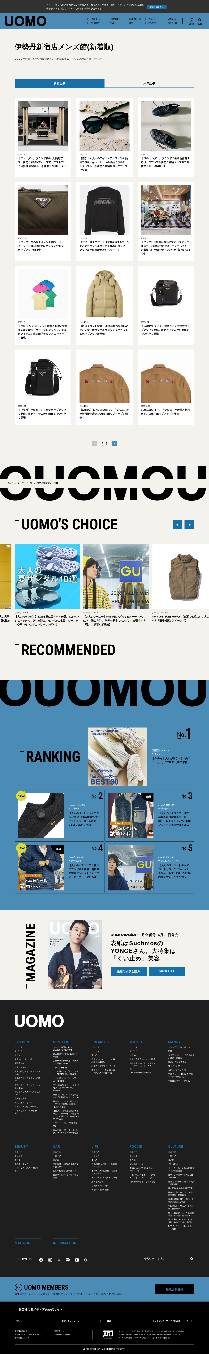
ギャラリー (159, 754)
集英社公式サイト (22, 1331)
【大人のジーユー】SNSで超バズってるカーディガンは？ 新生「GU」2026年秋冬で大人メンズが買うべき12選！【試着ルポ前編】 (92, 620)
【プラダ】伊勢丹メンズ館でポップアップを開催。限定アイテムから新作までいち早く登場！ (42, 413)
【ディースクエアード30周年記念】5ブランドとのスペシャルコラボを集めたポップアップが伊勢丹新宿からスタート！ (104, 246)
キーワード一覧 (24, 483)
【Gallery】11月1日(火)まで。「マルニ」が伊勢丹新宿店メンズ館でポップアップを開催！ (104, 413)
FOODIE (152, 23)
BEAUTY (95, 23)
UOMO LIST (116, 19)
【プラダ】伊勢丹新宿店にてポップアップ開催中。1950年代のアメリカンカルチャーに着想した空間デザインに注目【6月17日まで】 (166, 248)
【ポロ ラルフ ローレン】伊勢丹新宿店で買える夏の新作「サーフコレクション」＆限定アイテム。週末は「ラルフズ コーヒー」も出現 (42, 332)
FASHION (95, 19)
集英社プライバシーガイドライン (28, 1334)
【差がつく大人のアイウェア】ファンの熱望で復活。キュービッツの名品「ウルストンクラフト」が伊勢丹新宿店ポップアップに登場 (104, 164)
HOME (10, 483)
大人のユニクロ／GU (170, 860)
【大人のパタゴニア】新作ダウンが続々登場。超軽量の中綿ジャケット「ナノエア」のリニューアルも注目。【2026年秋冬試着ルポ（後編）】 (84, 871)
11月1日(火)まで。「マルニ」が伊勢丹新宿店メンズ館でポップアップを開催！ (165, 411)
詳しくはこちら (157, 7)
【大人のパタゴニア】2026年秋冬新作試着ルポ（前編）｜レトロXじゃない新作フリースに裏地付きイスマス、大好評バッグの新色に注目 (174, 819)
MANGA (172, 19)
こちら (168, 1338)
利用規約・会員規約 (62, 1334)
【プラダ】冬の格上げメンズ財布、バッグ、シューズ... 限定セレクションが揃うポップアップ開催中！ (41, 246)
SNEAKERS (135, 19)
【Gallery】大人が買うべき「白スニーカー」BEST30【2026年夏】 (171, 760)
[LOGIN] (191, 20)
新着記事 (59, 83)
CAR (112, 23)
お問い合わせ (59, 1331)
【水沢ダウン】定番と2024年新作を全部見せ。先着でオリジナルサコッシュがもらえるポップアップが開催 (104, 330)
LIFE (131, 23)
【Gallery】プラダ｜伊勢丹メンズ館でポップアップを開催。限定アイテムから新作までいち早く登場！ (165, 330)
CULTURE (172, 23)
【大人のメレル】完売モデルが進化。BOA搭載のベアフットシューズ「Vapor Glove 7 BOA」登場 (84, 819)
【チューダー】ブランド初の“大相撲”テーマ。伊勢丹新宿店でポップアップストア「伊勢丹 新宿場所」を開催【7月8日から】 (42, 162)
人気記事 (149, 83)
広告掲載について (22, 1338)
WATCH (152, 19)
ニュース (75, 808)
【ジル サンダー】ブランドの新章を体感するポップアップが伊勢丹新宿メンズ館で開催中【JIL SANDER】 (165, 162)
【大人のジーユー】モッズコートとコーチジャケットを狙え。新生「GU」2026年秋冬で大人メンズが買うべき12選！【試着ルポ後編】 (174, 871)
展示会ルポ (165, 808)
